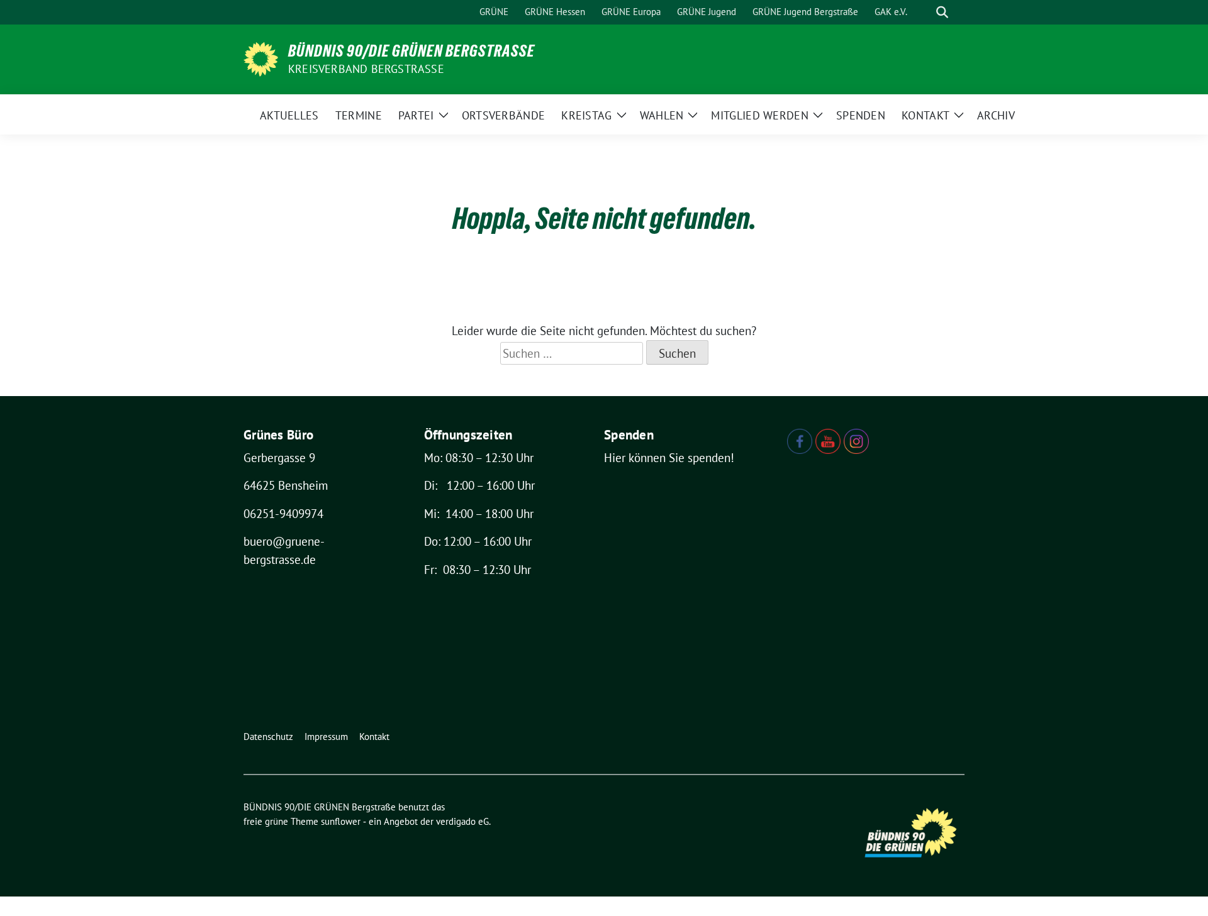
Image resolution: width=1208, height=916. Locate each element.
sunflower (341, 821)
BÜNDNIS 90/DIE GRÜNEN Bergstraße (411, 50)
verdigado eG (462, 821)
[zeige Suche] (942, 12)
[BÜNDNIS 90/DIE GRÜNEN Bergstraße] (260, 57)
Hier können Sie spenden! (669, 457)
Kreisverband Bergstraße (366, 69)
